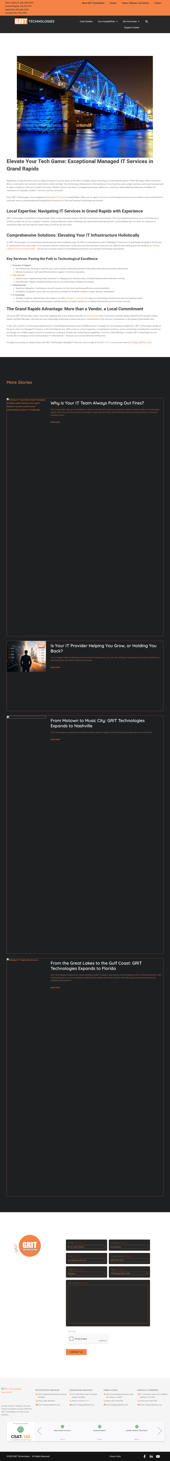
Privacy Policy (115, 1456)
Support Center (131, 27)
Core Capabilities (106, 21)
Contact (157, 3)
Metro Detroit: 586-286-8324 (19, 2)
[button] (146, 21)
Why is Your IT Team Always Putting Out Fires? (97, 403)
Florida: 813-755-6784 (16, 13)
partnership (93, 316)
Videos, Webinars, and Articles (135, 3)
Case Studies (86, 21)
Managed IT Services (56, 197)
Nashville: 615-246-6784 (17, 9)
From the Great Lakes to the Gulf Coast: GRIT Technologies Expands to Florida (96, 965)
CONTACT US (76, 1352)
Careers (113, 3)
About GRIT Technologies (93, 3)
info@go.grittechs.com (141, 342)
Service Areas (130, 21)
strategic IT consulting (76, 298)
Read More (55, 422)
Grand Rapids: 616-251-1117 (18, 6)
